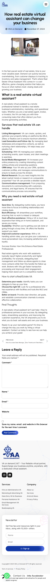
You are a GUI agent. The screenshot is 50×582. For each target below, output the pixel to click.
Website (5, 411)
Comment (7, 362)
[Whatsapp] (7, 576)
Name (5, 392)
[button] (46, 4)
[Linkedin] (9, 475)
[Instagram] (4, 475)
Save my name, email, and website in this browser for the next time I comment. (24, 426)
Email (5, 401)
